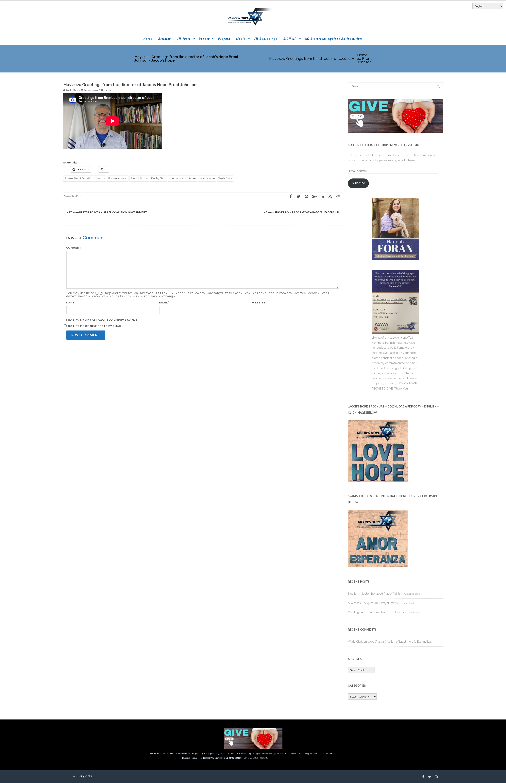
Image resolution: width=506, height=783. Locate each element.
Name (70, 302)
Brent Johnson (139, 178)
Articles (164, 39)
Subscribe (358, 183)
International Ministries (182, 178)
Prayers (224, 39)
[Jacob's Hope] (253, 17)
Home (147, 39)
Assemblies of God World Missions (85, 178)
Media (241, 39)
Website (258, 302)
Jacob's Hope (207, 178)
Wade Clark (225, 178)
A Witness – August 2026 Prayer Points (373, 603)
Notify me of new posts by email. (95, 326)
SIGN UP (290, 39)
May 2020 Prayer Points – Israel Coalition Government (105, 212)
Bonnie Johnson (117, 178)
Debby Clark (158, 178)
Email (163, 302)
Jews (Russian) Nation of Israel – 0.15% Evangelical (399, 641)
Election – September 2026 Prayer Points (374, 593)
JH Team (184, 39)
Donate (204, 39)
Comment (73, 247)
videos (107, 89)
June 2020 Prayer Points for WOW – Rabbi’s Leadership (301, 212)
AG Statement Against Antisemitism (334, 39)
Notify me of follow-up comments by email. (104, 320)
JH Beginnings (266, 39)
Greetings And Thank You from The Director (376, 612)
